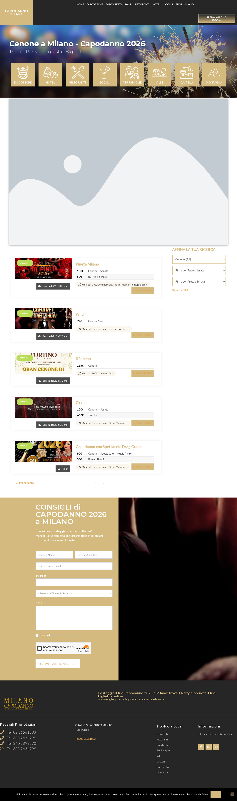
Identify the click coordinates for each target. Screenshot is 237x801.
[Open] (43, 451)
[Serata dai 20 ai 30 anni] (43, 268)
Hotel (157, 4)
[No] (232, 794)
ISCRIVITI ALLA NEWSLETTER (57, 663)
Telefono (41, 575)
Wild (80, 314)
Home (80, 4)
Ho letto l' (58, 635)
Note (39, 602)
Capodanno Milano (16, 12)
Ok (215, 794)
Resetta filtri (180, 290)
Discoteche (95, 4)
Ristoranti (142, 4)
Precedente (25, 482)
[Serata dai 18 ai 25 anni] (43, 318)
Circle (81, 402)
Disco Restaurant (118, 4)
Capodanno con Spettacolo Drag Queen (109, 446)
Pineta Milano (87, 264)
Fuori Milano (184, 4)
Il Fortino (83, 358)
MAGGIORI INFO (142, 290)
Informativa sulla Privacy (63, 635)
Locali (168, 4)
